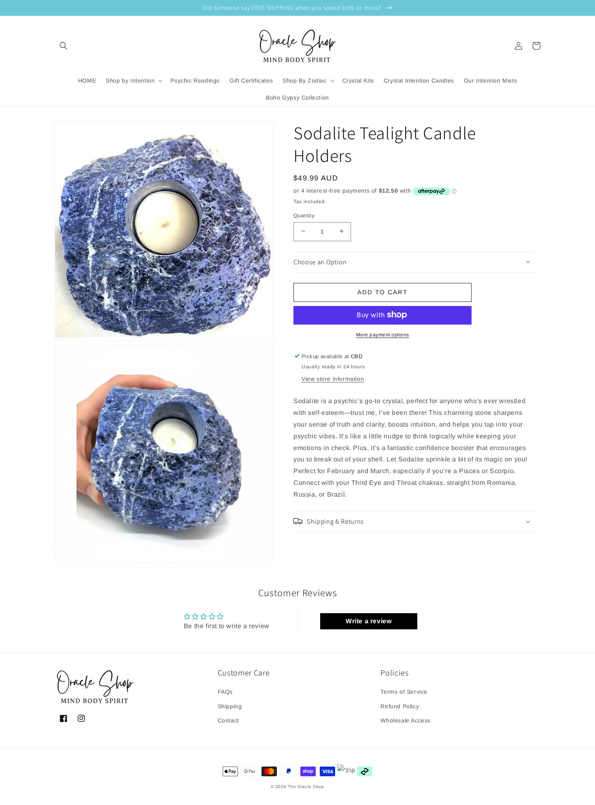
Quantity (303, 215)
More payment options (382, 334)
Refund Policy (399, 706)
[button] (63, 46)
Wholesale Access (405, 720)
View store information (333, 379)
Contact (228, 720)
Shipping (230, 706)
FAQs (225, 691)
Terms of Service (403, 691)
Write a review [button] (368, 621)
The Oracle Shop (306, 786)
